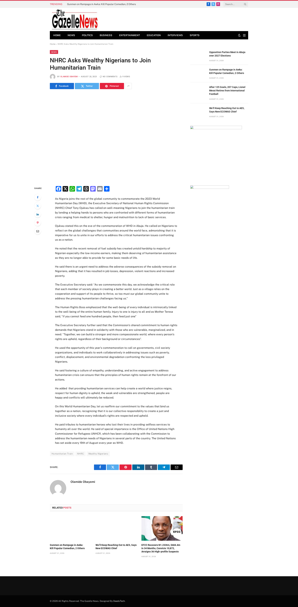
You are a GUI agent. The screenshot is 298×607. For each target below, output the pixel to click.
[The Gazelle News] (75, 19)
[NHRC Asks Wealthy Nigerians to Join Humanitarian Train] (116, 136)
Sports (195, 35)
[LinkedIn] (37, 214)
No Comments (110, 76)
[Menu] (244, 35)
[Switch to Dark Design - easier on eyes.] (239, 35)
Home (57, 35)
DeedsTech (119, 601)
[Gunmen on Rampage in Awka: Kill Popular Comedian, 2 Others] (70, 528)
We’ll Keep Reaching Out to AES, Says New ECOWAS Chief (116, 547)
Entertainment (129, 35)
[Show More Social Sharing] (128, 86)
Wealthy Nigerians (98, 453)
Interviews (175, 35)
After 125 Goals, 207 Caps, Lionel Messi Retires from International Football (227, 90)
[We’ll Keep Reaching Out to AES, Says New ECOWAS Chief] (116, 528)
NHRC (80, 453)
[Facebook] (37, 197)
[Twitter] (37, 205)
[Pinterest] (37, 222)
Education (154, 35)
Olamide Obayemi (69, 76)
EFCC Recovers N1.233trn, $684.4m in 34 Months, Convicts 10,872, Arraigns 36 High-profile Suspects (160, 548)
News (71, 35)
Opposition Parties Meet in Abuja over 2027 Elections (227, 54)
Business (106, 35)
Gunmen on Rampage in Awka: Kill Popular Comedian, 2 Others (101, 4)
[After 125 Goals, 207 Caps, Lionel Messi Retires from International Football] (198, 91)
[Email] (37, 231)
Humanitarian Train (62, 453)
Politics (87, 35)
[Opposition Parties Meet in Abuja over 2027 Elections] (198, 56)
